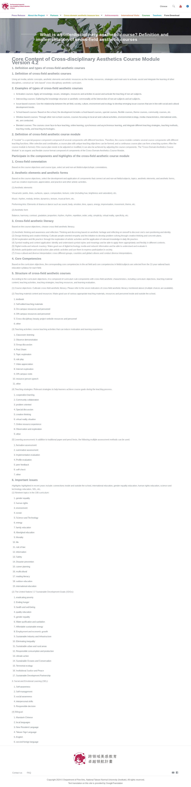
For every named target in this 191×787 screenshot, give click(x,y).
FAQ (29, 773)
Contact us (17, 773)
